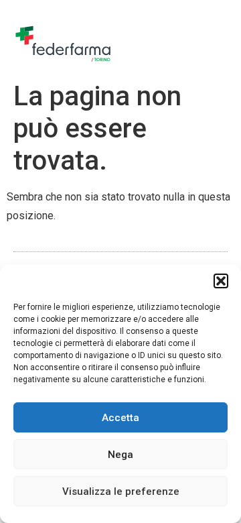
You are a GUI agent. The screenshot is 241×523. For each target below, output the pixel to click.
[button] (221, 281)
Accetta (120, 418)
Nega (120, 455)
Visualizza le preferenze (120, 491)
